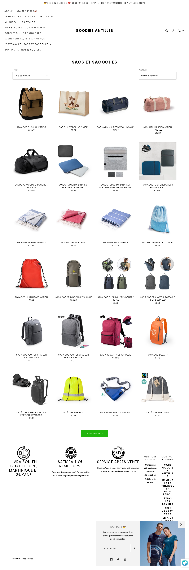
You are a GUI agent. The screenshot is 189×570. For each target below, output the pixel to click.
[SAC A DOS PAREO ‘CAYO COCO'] (157, 219)
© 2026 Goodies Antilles (23, 559)
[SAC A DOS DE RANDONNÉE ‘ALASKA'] (73, 273)
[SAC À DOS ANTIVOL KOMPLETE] (115, 331)
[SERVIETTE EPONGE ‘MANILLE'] (31, 219)
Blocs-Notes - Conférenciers (25, 27)
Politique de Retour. (150, 481)
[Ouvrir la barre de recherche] (166, 30)
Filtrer (15, 70)
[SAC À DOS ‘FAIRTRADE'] (157, 389)
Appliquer (143, 70)
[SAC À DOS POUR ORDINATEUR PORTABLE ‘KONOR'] (73, 331)
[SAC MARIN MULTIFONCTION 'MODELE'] (157, 103)
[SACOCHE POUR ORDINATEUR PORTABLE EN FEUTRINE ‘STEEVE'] (115, 161)
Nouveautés (12, 16)
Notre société (31, 50)
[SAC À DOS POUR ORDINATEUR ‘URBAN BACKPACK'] (157, 161)
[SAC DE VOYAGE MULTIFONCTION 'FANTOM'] (31, 161)
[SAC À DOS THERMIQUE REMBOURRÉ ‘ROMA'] (115, 273)
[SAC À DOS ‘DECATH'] (157, 331)
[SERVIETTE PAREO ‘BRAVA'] (115, 219)
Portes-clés (12, 44)
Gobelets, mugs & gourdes (22, 33)
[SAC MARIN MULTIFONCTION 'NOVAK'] (115, 103)
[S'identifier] (173, 30)
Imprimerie (11, 50)
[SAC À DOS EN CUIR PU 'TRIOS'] (31, 103)
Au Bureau (11, 22)
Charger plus (94, 433)
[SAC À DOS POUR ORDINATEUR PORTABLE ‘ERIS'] (31, 331)
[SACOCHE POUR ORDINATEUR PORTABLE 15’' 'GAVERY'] (73, 161)
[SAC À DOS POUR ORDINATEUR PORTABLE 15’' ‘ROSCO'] (31, 389)
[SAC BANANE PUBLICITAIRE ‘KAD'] (115, 389)
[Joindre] (134, 548)
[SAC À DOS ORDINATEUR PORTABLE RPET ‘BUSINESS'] (157, 273)
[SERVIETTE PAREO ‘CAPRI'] (73, 219)
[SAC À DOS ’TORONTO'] (73, 389)
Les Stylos (28, 22)
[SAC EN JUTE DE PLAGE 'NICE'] (73, 103)
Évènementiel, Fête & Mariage (24, 39)
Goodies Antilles (94, 31)
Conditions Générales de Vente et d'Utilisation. (150, 470)
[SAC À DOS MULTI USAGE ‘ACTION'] (31, 273)
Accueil (9, 11)
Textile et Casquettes (38, 16)
